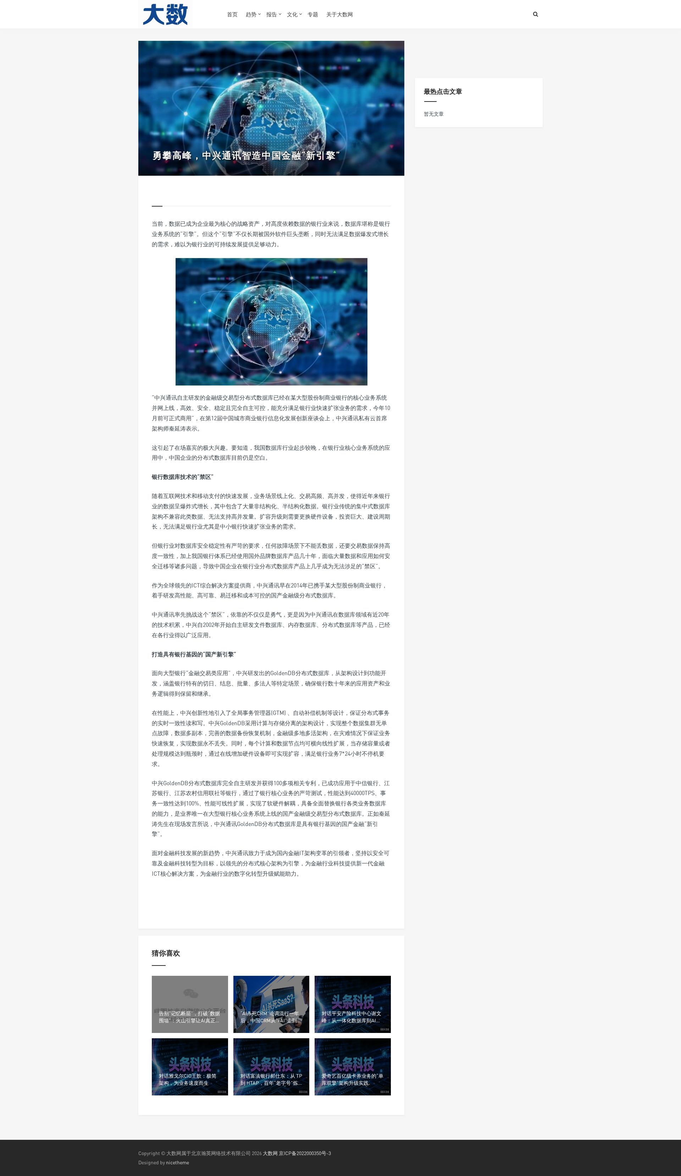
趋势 (251, 14)
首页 (232, 14)
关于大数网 (339, 14)
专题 (313, 14)
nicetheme (177, 1162)
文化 (292, 14)
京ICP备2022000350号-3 (305, 1153)
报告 (271, 14)
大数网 (270, 1153)
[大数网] (177, 14)
